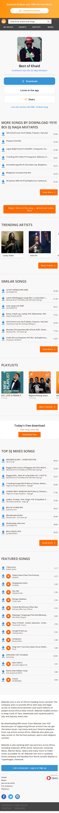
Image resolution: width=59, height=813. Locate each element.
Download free (29, 434)
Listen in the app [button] (29, 90)
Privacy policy (19, 808)
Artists (36, 27)
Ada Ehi (33, 255)
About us (5, 789)
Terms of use (6, 808)
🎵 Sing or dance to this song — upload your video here (29, 209)
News (3, 780)
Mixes (51, 27)
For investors (7, 786)
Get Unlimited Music (29, 10)
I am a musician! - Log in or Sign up (29, 768)
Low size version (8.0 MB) (23, 107)
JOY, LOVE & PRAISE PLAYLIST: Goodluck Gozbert (12, 395)
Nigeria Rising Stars (38, 395)
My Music (8, 27)
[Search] (48, 22)
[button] (29, 99)
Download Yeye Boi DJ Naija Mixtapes (29, 70)
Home (4, 777)
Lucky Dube (8, 255)
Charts (22, 27)
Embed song (42, 107)
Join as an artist (8, 783)
